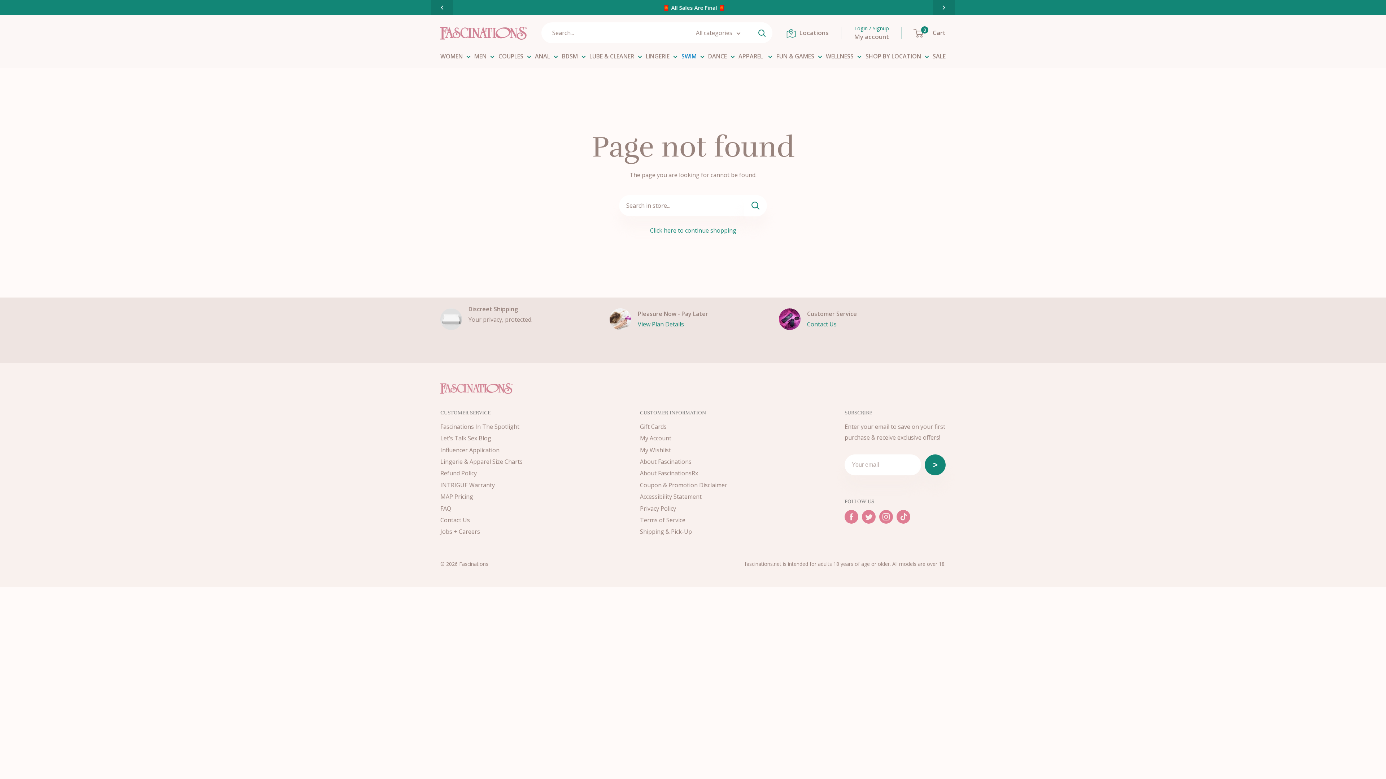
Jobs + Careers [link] (460, 532)
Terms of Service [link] (662, 520)
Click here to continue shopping (693, 230)
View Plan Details (661, 324)
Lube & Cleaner (611, 56)
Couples (510, 56)
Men (480, 56)
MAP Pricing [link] (456, 497)
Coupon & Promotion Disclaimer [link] (683, 485)
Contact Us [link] (455, 520)
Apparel (751, 56)
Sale (939, 56)
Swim (689, 56)
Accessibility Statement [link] (671, 497)
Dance (717, 56)
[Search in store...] (755, 205)
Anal (542, 56)
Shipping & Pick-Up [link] (666, 532)
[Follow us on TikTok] (903, 517)
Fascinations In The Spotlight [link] (479, 427)
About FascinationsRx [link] (669, 473)
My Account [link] (655, 438)
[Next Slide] (944, 7)
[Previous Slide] (442, 7)
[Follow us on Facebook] (851, 517)
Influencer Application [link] (470, 450)
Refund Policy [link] (458, 473)
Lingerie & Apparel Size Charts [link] (481, 462)
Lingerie (658, 56)
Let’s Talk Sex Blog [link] (465, 438)
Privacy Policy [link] (658, 508)
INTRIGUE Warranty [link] (467, 485)
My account (871, 36)
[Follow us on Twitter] (869, 517)
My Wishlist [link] (655, 450)
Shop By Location (893, 56)
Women (451, 56)
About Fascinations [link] (666, 462)
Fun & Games (795, 56)
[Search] (761, 32)
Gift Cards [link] (653, 427)
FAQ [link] (445, 508)
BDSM (570, 56)
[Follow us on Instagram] (886, 517)
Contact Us (822, 324)
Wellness (840, 56)
